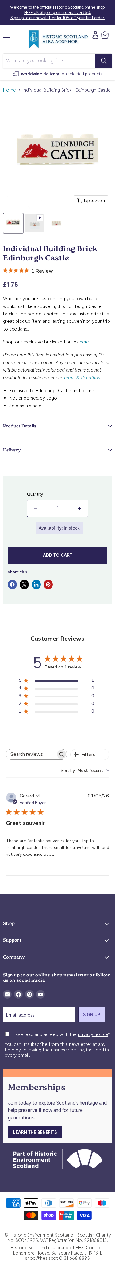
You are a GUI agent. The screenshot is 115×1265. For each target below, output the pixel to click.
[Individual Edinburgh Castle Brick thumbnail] (56, 223)
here (84, 342)
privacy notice (93, 1034)
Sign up (91, 1014)
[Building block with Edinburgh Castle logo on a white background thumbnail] (13, 223)
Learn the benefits (35, 1132)
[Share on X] (24, 584)
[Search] (103, 61)
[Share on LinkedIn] (36, 584)
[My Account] (94, 35)
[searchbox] (31, 754)
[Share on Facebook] (12, 584)
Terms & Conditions (82, 378)
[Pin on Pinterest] (48, 584)
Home (9, 90)
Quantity (35, 494)
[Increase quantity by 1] (79, 508)
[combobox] (85, 770)
